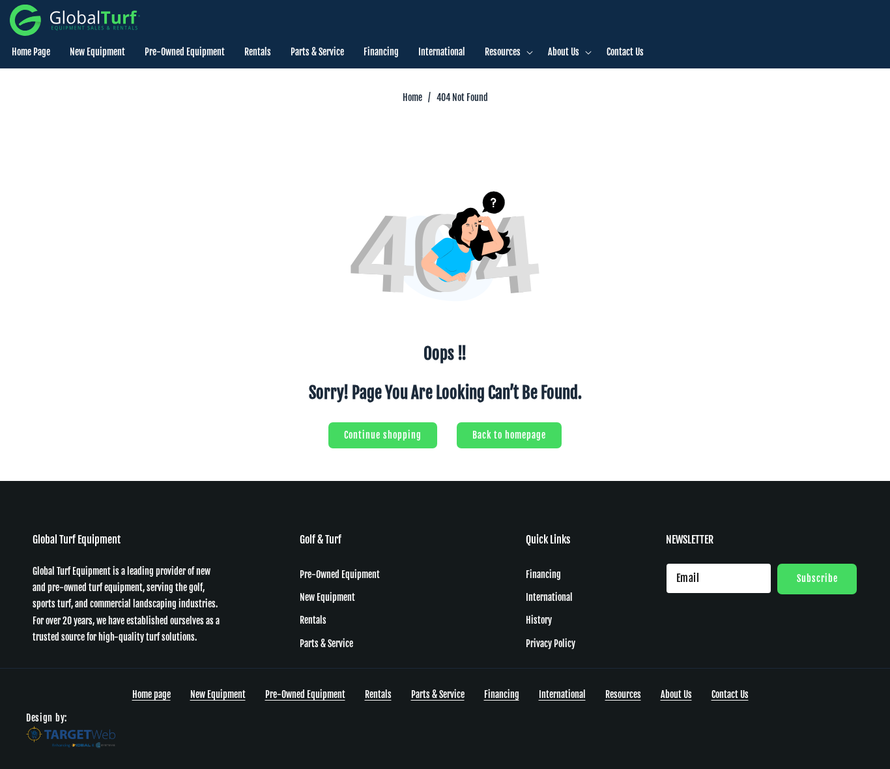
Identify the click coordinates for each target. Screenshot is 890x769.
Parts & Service (326, 643)
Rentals (313, 620)
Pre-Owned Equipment (340, 574)
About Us (676, 694)
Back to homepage (509, 435)
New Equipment (327, 597)
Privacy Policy (550, 643)
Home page (151, 694)
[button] (506, 52)
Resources (623, 694)
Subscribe (817, 578)
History (539, 620)
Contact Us (730, 694)
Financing (543, 574)
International (549, 597)
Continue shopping (383, 435)
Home (412, 97)
